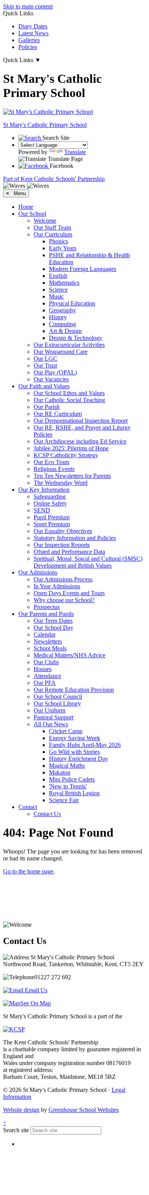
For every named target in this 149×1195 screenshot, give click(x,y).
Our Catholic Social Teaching (69, 400)
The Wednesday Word (60, 482)
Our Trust (45, 365)
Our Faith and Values (44, 386)
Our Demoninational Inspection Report (81, 420)
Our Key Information (44, 489)
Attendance (47, 676)
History (58, 317)
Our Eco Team (51, 462)
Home (25, 207)
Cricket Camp (66, 731)
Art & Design (65, 331)
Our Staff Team (52, 227)
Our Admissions (37, 572)
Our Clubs (46, 662)
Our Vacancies (51, 379)
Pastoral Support (53, 717)
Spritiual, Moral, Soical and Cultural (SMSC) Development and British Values (88, 562)
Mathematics (64, 282)
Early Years (62, 248)
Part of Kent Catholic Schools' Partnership (54, 179)
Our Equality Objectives (63, 531)
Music (56, 296)
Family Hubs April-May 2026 (85, 745)
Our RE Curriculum (58, 413)
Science (58, 289)
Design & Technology (75, 338)
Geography (62, 310)
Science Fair (64, 800)
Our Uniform (49, 710)
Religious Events (54, 469)
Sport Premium (52, 524)
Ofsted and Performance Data (69, 551)
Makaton (59, 772)
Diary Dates (32, 26)
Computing (62, 324)
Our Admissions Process (63, 579)
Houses (43, 669)
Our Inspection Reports (62, 545)
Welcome (45, 220)
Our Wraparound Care (60, 351)
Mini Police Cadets (72, 779)
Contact (27, 807)
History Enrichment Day (78, 758)
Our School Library (57, 703)
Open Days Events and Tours (69, 593)
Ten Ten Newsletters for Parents (72, 476)
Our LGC (45, 358)
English (58, 275)
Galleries (29, 40)
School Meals (50, 648)
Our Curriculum (53, 234)
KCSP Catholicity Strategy (66, 455)
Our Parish (47, 407)
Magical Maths (67, 765)
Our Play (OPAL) (55, 372)
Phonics (58, 241)
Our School (32, 213)
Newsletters (48, 641)
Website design (21, 1109)
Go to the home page (28, 871)
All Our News (51, 724)
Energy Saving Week (74, 738)
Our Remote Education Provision (74, 689)
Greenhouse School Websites (84, 1109)
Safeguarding (50, 496)
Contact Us (47, 814)
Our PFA (45, 683)
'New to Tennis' (68, 786)
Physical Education (72, 303)
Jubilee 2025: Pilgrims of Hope (71, 448)
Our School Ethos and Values (69, 393)
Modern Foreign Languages (82, 269)
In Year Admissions (57, 586)
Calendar (44, 634)
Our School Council (58, 696)
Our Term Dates (53, 620)
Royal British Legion (74, 793)
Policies (27, 47)
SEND (42, 510)
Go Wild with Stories (74, 752)
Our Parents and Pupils (46, 614)
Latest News (33, 33)
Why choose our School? (64, 600)
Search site (16, 1130)
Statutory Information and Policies (75, 538)
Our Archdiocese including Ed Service (80, 441)
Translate (75, 152)
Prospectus (47, 607)
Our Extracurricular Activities (69, 344)
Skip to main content (28, 6)
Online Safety (50, 503)
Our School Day (53, 627)
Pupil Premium (52, 517)
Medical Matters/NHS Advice (69, 655)
